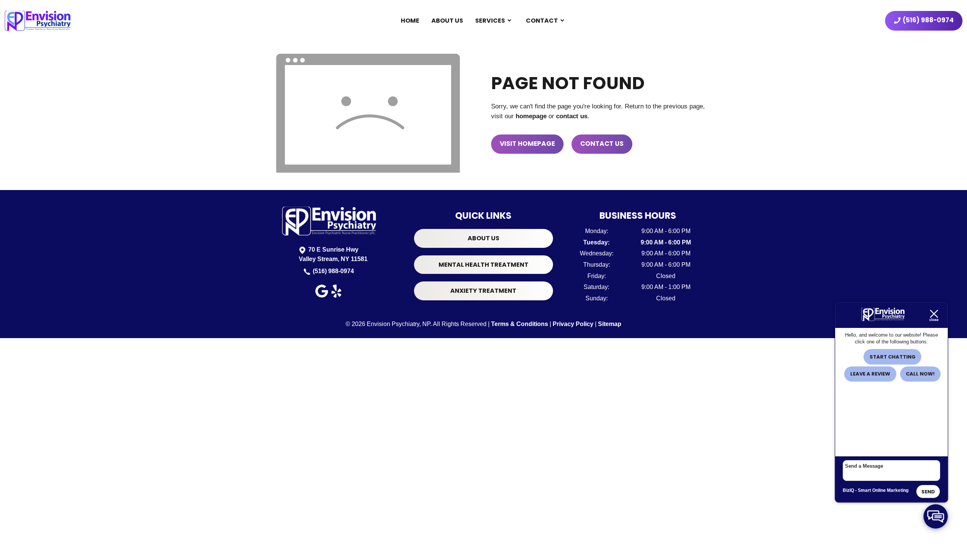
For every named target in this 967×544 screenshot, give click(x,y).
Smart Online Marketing (883, 490)
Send (928, 491)
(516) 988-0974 (333, 271)
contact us (571, 116)
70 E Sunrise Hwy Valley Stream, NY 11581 (333, 254)
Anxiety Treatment (483, 290)
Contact (542, 20)
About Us (447, 20)
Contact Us (602, 143)
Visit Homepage (527, 143)
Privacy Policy (573, 324)
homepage (531, 116)
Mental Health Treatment (483, 264)
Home (410, 20)
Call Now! (920, 373)
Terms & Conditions (519, 324)
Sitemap (609, 324)
